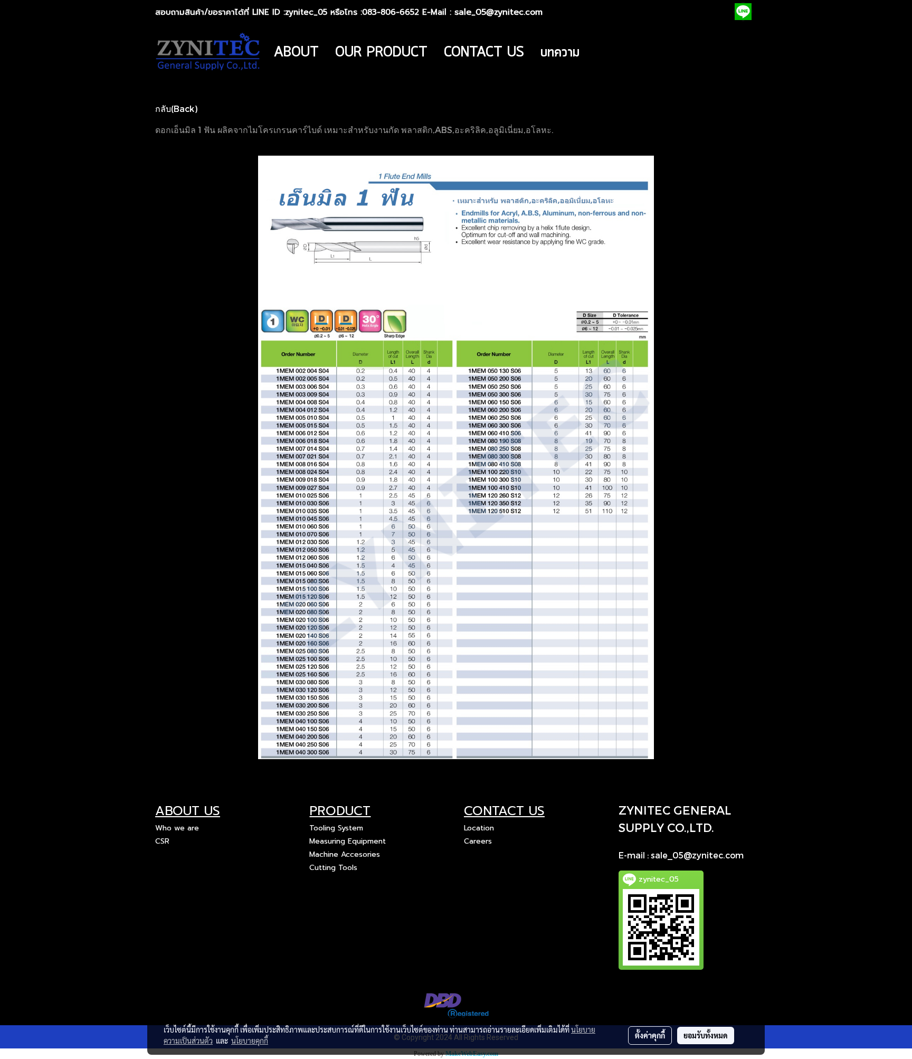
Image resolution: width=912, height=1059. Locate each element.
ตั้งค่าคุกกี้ (650, 1035)
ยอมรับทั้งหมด (705, 1035)
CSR (162, 841)
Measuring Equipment (347, 841)
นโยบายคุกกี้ (249, 1040)
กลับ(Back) (176, 108)
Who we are (177, 828)
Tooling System (336, 828)
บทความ (560, 52)
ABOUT (296, 52)
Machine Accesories (344, 854)
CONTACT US (484, 52)
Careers (478, 841)
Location (479, 828)
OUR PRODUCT (381, 52)
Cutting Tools (333, 867)
